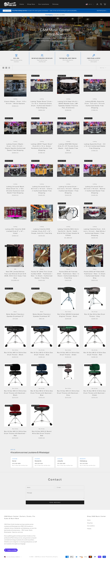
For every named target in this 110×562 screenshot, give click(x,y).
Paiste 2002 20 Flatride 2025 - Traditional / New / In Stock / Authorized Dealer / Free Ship (68, 275)
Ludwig (15, 98)
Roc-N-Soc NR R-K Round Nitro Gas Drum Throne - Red (41, 433)
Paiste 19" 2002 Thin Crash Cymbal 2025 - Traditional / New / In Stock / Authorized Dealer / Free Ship (42, 275)
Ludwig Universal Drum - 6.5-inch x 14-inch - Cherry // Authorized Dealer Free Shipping (41, 190)
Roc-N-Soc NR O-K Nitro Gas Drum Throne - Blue (42, 353)
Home (22, 4)
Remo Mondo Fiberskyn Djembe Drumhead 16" (42, 315)
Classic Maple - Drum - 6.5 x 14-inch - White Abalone (15, 102)
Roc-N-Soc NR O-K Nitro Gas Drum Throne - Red (95, 353)
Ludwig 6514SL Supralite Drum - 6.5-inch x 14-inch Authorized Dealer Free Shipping (95, 105)
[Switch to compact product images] (9, 67)
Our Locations (43, 4)
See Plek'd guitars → (102, 10)
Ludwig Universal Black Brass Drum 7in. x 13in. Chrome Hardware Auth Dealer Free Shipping (15, 190)
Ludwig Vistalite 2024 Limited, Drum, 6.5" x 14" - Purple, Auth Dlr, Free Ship (41, 231)
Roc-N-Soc (68, 311)
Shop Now (31, 4)
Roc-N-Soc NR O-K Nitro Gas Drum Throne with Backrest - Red (15, 433)
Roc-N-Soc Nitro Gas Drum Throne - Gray (94, 315)
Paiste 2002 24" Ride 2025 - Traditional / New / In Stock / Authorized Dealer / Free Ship (95, 275)
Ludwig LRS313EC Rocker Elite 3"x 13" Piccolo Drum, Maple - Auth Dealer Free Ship (68, 147)
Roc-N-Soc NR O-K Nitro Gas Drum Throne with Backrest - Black (15, 393)
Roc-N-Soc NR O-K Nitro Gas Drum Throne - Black (15, 353)
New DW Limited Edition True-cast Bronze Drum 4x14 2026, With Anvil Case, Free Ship (15, 275)
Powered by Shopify (52, 556)
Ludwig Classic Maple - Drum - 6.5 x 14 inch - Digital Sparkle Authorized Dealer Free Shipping (15, 147)
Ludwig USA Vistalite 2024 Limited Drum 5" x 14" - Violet (15, 231)
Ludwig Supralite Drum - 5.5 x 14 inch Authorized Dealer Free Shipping (94, 146)
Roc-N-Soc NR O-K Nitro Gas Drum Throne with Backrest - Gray (68, 393)
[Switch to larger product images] (3, 67)
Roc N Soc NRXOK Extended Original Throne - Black (68, 315)
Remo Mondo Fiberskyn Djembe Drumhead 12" (15, 315)
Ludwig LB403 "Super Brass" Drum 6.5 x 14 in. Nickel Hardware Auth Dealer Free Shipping (42, 147)
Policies (56, 4)
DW (15, 269)
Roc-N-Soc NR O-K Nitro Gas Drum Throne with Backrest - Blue (42, 393)
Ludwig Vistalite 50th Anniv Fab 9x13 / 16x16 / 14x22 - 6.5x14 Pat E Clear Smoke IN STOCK (68, 232)
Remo (15, 311)
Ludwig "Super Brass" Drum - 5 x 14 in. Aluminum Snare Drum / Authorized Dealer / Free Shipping (42, 105)
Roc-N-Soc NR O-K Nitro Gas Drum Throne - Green (68, 353)
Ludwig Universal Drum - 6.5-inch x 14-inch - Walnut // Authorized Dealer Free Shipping (94, 190)
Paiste (41, 269)
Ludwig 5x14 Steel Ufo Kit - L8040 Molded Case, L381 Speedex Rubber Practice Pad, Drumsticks (68, 105)
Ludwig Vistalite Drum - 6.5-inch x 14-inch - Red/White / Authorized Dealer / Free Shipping (95, 232)
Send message (55, 502)
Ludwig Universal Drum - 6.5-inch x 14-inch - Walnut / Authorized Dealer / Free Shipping (68, 190)
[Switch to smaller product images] (6, 67)
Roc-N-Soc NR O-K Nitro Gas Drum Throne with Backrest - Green (95, 393)
